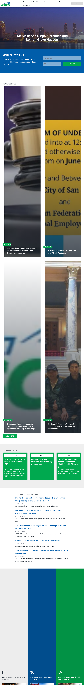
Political (25, 5)
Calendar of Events (35, 2)
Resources (47, 2)
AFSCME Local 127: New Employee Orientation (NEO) (14, 461)
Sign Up (72, 64)
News (25, 2)
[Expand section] (52, 2)
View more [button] (10, 436)
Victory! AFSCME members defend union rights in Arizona (39, 541)
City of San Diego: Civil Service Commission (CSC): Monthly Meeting (68, 461)
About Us (57, 2)
